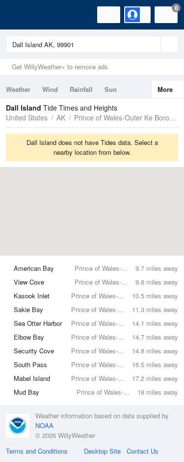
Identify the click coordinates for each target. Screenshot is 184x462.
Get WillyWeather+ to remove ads (60, 66)
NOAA (44, 425)
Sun (111, 89)
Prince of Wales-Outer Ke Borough (127, 117)
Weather (18, 89)
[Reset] (152, 44)
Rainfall (81, 89)
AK (60, 117)
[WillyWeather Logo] (22, 14)
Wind (50, 89)
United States (27, 117)
